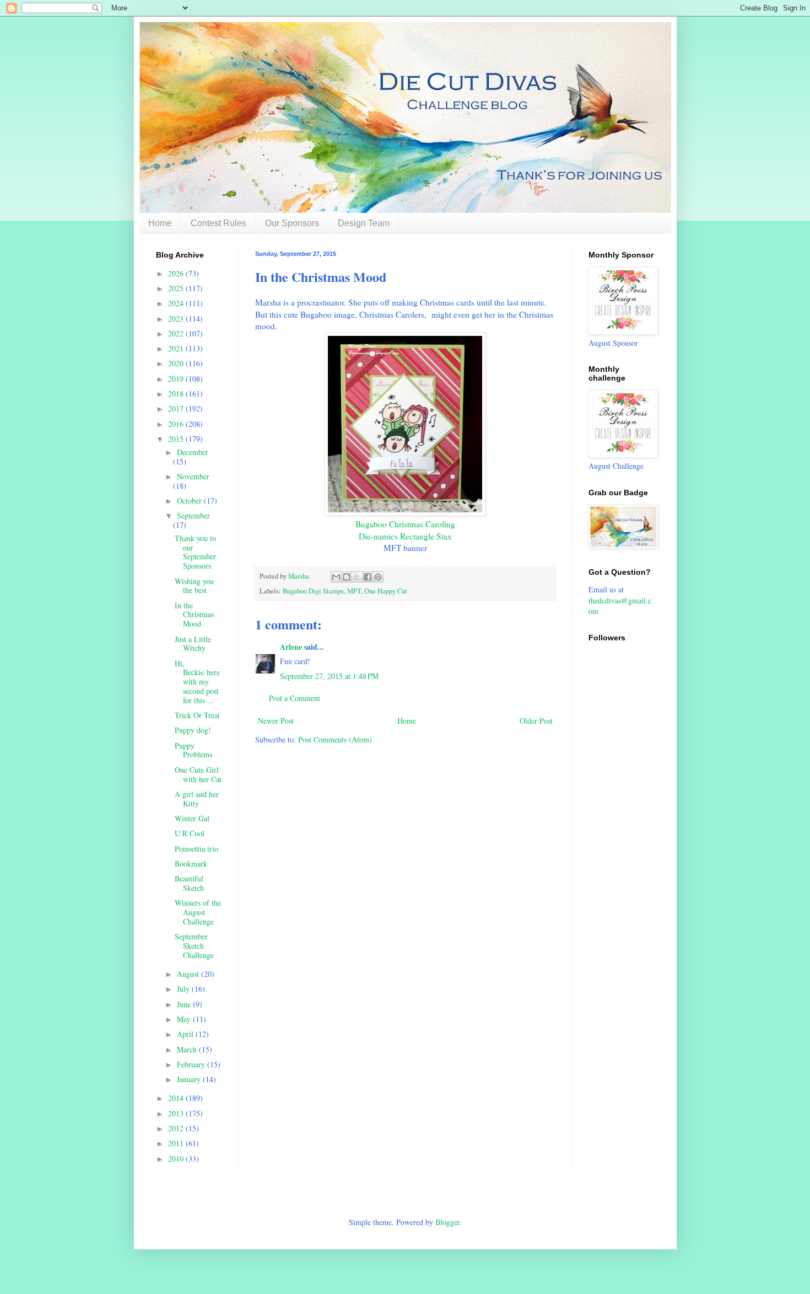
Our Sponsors (292, 223)
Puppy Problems (193, 750)
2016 (177, 424)
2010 (177, 1158)
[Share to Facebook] (367, 576)
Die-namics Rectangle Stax (405, 536)
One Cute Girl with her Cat (198, 774)
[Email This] (336, 576)
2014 (177, 1098)
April (186, 1034)
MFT (354, 591)
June (185, 1004)
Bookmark (191, 863)
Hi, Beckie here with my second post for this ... (197, 681)
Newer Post (276, 720)
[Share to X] (357, 576)
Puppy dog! (193, 730)
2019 (177, 378)
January (190, 1079)
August (189, 974)
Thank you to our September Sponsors (195, 552)
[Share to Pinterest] (378, 576)
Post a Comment (294, 698)
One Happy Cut (385, 591)
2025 (177, 288)
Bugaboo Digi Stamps (313, 591)
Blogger (447, 1222)
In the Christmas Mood (194, 614)
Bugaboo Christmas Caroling (405, 524)
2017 (177, 408)
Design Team (364, 223)
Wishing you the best (194, 586)
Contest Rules (218, 223)
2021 (177, 348)
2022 (177, 333)
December (192, 452)
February (192, 1064)
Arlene (291, 647)
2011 (177, 1143)
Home (160, 223)
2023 (177, 318)
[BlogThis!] (346, 576)
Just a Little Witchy (193, 644)
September (193, 515)
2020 (177, 363)
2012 (177, 1128)
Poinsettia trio (196, 848)
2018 (177, 393)
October (190, 500)
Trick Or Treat (197, 715)
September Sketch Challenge (194, 945)
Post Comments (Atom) (335, 739)
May (185, 1019)
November (193, 476)
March (188, 1049)
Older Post (536, 720)
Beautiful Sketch (189, 883)
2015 (177, 439)
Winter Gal (192, 818)
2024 (177, 303)
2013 (177, 1113)
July (184, 988)
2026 (177, 273)
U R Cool (189, 833)
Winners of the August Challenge (198, 912)
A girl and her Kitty (197, 799)
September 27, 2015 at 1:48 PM (329, 676)
